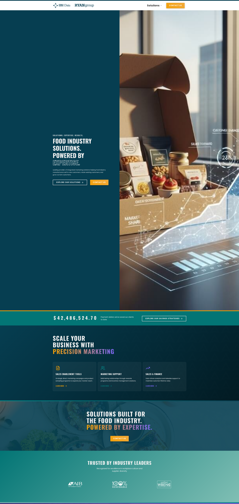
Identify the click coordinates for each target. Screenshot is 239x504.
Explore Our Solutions (68, 182)
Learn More (60, 386)
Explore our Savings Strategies (162, 318)
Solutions (153, 6)
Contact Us (175, 6)
